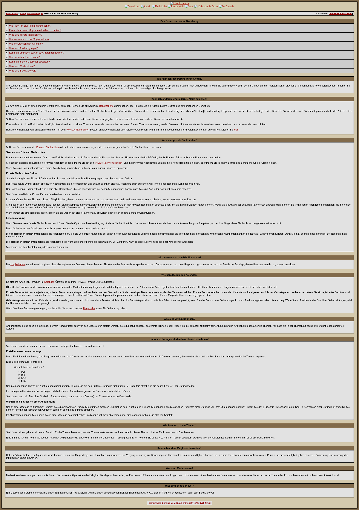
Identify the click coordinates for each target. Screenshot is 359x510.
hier (236, 129)
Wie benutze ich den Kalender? (26, 43)
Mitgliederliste (17, 264)
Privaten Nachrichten (77, 129)
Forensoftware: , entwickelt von (179, 503)
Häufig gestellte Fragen (31, 13)
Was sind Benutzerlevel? (22, 70)
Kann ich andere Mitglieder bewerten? (29, 61)
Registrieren (346, 13)
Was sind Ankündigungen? (23, 48)
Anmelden (334, 13)
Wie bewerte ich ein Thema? (24, 57)
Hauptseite (89, 308)
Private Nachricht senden (108, 162)
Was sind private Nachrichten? (25, 34)
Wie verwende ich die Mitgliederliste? (29, 39)
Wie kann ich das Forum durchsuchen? (30, 25)
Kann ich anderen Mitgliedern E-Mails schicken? (35, 30)
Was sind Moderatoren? (22, 66)
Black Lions (12, 13)
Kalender (49, 281)
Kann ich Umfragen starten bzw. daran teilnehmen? (36, 52)
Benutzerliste (106, 105)
